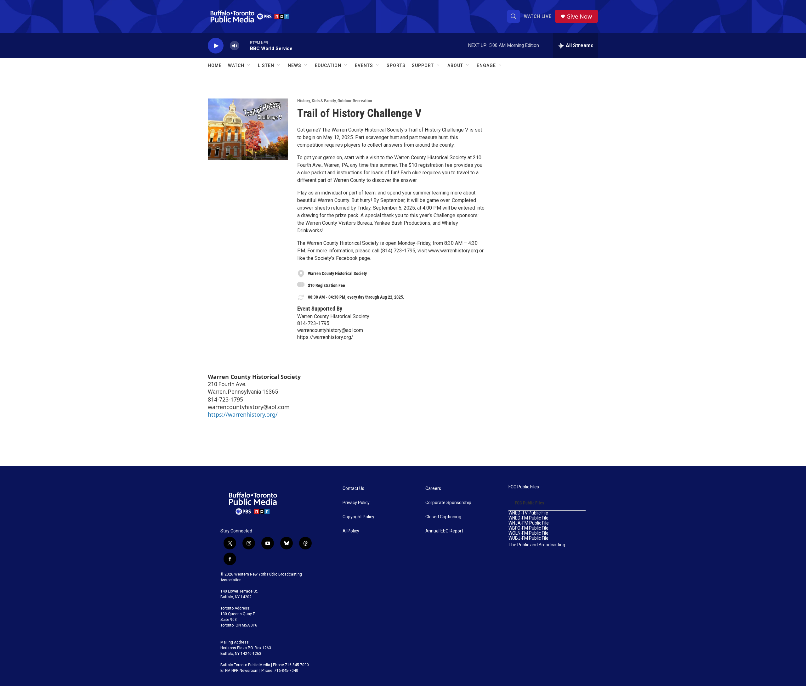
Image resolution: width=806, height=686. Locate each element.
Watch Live (538, 16)
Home (215, 65)
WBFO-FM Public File (528, 528)
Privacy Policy (356, 502)
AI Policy (351, 531)
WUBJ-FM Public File (528, 538)
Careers (433, 488)
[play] (216, 45)
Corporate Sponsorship (448, 502)
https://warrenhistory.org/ (325, 337)
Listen (266, 65)
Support (423, 65)
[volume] (234, 46)
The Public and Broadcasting (536, 545)
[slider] (245, 45)
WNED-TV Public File (528, 513)
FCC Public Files (523, 487)
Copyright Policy (358, 516)
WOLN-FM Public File (528, 533)
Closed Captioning (443, 516)
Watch (236, 65)
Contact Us (353, 488)
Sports (396, 65)
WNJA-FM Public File (528, 523)
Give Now (579, 16)
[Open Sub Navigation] (249, 65)
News (294, 65)
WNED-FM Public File (528, 518)
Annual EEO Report (444, 531)
